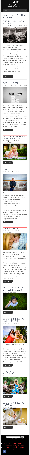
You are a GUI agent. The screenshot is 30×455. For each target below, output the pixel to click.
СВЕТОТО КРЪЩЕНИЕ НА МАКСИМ (13, 404)
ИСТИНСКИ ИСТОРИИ (15, 3)
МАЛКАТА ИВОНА (11, 228)
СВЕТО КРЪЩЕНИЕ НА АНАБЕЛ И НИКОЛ (14, 137)
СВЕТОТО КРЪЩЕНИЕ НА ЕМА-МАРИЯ (13, 320)
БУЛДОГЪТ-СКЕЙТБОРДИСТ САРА (15, 448)
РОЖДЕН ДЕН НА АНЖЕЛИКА (11, 373)
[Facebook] (4, 451)
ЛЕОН (5, 169)
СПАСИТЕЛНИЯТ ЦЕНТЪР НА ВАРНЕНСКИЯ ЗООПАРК (15, 444)
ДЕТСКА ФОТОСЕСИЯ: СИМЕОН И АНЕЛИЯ (13, 289)
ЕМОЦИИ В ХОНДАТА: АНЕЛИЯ (13, 22)
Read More (7, 76)
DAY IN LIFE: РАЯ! (11, 83)
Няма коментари (20, 25)
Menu (5, 10)
